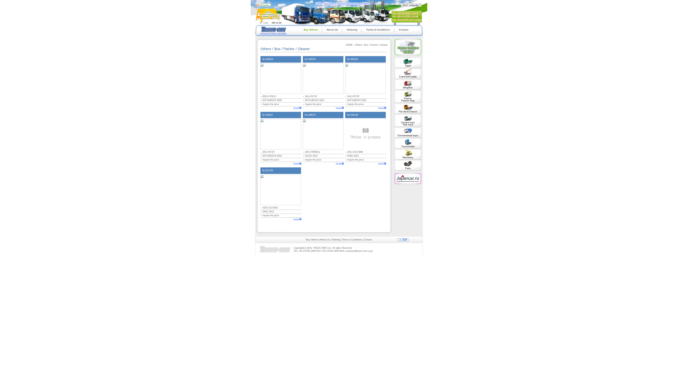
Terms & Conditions (378, 29)
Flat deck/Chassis (408, 111)
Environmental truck (408, 135)
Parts (408, 168)
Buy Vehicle (311, 29)
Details (296, 108)
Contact (403, 29)
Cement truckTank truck (408, 123)
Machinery (408, 157)
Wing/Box (408, 87)
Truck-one (274, 30)
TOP (404, 239)
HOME (349, 45)
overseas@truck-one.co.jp (359, 251)
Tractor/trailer (408, 146)
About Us (332, 29)
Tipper (408, 65)
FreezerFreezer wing (407, 99)
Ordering (352, 29)
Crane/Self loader (408, 76)
